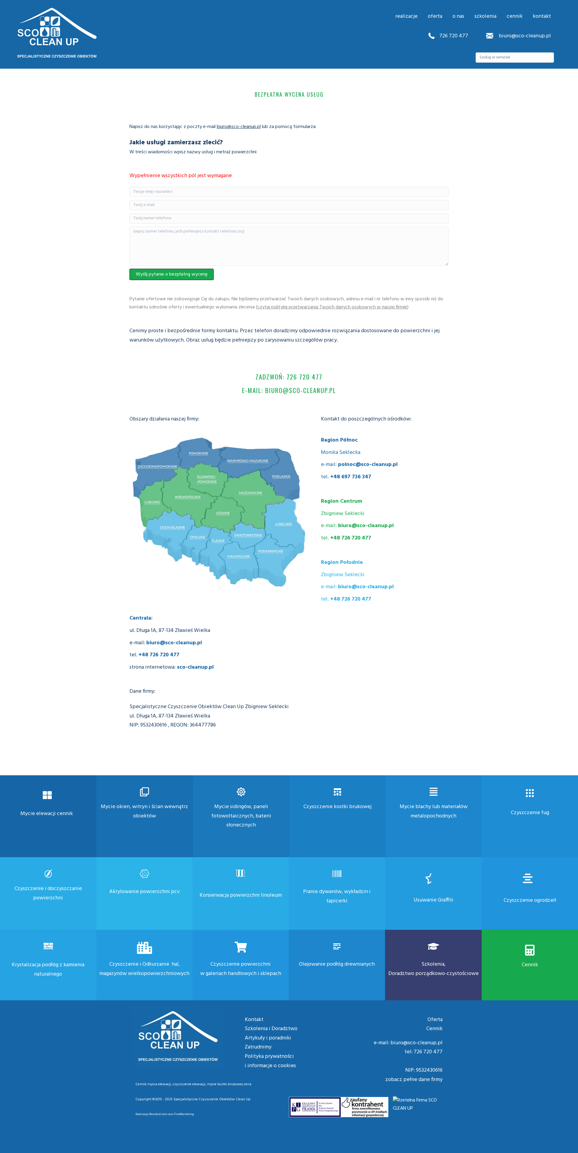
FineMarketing (184, 1114)
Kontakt (254, 1019)
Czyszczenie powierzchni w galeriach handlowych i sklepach (240, 969)
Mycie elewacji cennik (46, 813)
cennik (515, 16)
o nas (458, 16)
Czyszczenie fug (530, 812)
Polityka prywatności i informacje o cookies (270, 1061)
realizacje (406, 16)
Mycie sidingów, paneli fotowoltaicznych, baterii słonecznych (241, 816)
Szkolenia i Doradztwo (271, 1028)
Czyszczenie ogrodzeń (530, 900)
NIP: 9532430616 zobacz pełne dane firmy (414, 1075)
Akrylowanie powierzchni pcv (144, 891)
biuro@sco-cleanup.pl (524, 36)
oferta (435, 16)
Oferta (435, 1019)
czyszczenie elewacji (189, 1084)
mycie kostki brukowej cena (229, 1084)
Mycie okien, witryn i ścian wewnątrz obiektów (144, 811)
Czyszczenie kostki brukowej (337, 806)
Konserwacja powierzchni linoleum (241, 895)
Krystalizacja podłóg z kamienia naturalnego (48, 970)
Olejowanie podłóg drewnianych (337, 964)
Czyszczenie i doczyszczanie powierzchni (48, 893)
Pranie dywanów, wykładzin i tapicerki (337, 896)
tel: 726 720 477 (424, 1052)
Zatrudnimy (258, 1047)
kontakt (542, 16)
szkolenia (485, 16)
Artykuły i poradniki (268, 1038)
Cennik (530, 965)
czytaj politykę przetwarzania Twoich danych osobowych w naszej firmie (332, 307)
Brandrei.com (158, 1114)
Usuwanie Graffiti (433, 900)
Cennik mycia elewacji (153, 1084)
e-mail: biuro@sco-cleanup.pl (289, 390)
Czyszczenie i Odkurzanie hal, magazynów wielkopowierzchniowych (144, 969)
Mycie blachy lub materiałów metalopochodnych (434, 811)
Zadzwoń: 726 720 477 (289, 376)
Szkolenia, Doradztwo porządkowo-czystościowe (433, 969)
